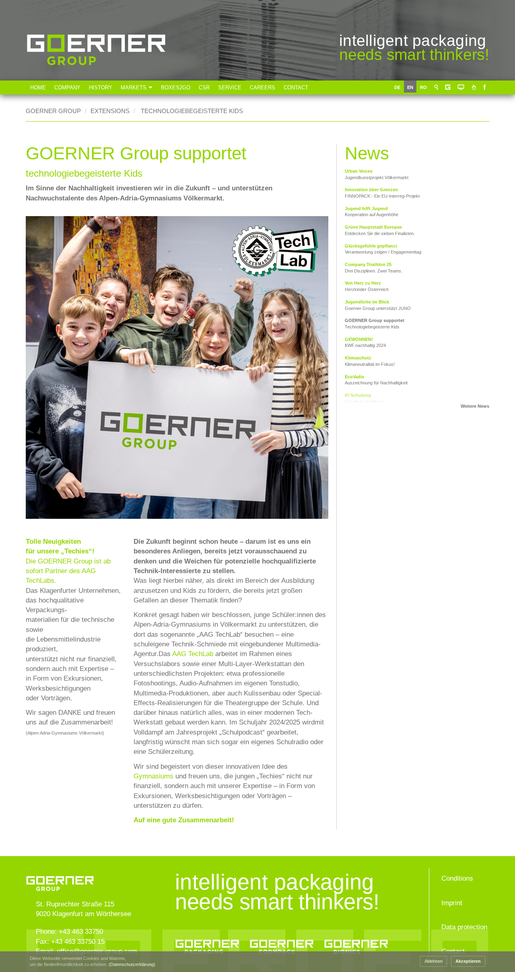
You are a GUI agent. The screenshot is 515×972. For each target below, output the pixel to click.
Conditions (457, 878)
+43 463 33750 (81, 931)
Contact (296, 88)
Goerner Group (96, 77)
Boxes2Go (175, 88)
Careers (262, 88)
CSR (204, 88)
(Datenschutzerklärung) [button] (132, 964)
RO (425, 87)
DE (399, 87)
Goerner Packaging (207, 944)
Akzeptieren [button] (468, 961)
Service (229, 88)
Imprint (451, 903)
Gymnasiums (154, 776)
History (100, 88)
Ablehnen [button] (433, 961)
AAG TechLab (192, 654)
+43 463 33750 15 (78, 941)
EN (411, 87)
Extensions (110, 110)
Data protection (464, 927)
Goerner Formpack (281, 944)
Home (38, 88)
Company (67, 88)
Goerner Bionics (356, 944)
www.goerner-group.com (81, 874)
